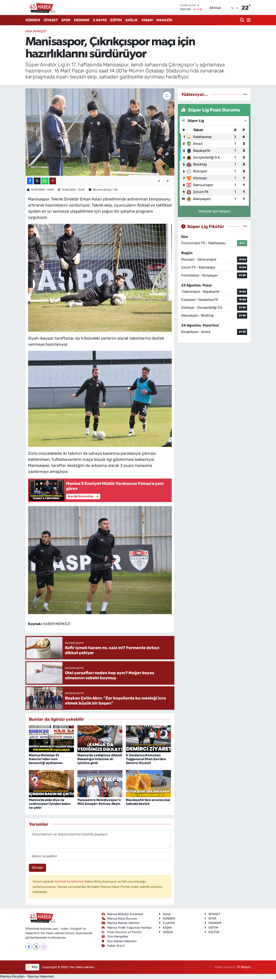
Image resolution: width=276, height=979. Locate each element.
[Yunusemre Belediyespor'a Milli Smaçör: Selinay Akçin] (99, 783)
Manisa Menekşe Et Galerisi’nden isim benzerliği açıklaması (46, 759)
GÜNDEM (32, 20)
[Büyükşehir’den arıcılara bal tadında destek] (148, 783)
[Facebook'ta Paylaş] (30, 181)
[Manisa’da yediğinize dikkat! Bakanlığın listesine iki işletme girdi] (99, 738)
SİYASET (51, 20)
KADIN (167, 927)
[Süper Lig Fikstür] (245, 226)
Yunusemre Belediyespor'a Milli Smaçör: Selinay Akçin (99, 802)
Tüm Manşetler (117, 936)
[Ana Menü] (248, 20)
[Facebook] (28, 946)
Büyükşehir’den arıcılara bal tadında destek (148, 802)
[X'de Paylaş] (37, 181)
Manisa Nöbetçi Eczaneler (125, 914)
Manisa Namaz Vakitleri (123, 923)
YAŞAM (147, 20)
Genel (167, 914)
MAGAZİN (164, 20)
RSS (34, 967)
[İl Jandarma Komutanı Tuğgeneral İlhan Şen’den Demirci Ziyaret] (148, 738)
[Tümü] (245, 94)
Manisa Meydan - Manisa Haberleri (27, 976)
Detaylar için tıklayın (214, 211)
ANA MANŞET (36, 31)
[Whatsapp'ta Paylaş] (44, 181)
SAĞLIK (131, 20)
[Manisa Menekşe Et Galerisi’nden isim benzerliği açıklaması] (51, 738)
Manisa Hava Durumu (122, 918)
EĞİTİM (116, 20)
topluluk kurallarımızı (69, 881)
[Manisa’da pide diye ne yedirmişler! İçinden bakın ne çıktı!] (51, 783)
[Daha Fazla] (52, 181)
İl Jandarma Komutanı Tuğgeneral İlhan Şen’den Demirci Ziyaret (146, 759)
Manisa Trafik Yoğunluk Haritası (129, 927)
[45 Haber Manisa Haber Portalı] (40, 7)
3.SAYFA (100, 20)
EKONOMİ (81, 20)
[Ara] (242, 20)
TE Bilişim (244, 967)
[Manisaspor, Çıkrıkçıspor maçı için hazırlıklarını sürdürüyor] (99, 132)
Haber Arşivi (116, 945)
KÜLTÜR (214, 932)
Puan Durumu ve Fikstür (124, 932)
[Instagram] (43, 946)
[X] (36, 946)
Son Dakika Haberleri (122, 941)
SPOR (66, 20)
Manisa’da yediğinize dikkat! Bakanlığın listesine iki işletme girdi (99, 759)
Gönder (37, 868)
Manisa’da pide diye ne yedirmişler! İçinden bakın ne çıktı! (50, 803)
